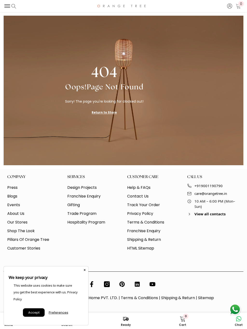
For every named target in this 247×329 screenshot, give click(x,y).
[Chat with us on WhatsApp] (235, 310)
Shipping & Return (178, 298)
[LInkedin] (137, 284)
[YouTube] (152, 284)
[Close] (84, 270)
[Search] (14, 6)
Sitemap (206, 298)
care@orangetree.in (210, 193)
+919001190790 (208, 185)
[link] (182, 321)
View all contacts (210, 213)
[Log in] (229, 6)
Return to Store (104, 112)
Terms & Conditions (139, 298)
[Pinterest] (122, 284)
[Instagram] (107, 284)
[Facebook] (91, 284)
